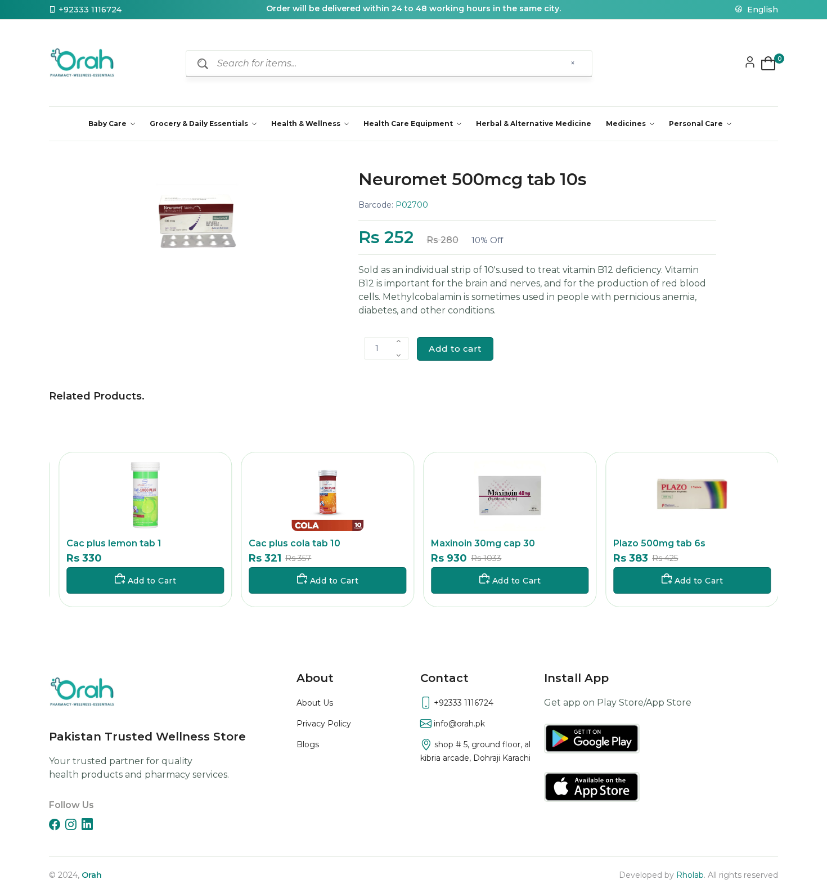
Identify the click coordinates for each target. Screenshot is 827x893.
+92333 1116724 (90, 10)
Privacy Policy (323, 724)
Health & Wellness (306, 123)
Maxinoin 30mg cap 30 (480, 543)
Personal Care (697, 123)
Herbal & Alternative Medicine (533, 123)
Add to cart (455, 348)
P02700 (411, 205)
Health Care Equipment (409, 123)
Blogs (307, 744)
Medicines (627, 123)
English (761, 10)
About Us (314, 703)
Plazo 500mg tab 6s (656, 543)
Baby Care (108, 123)
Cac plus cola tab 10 (292, 543)
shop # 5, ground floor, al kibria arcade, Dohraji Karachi (475, 751)
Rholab (690, 875)
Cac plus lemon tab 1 (111, 543)
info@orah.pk (458, 724)
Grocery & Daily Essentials (200, 123)
